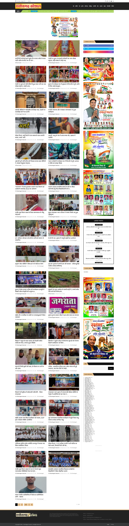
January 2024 (88, 406)
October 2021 (88, 432)
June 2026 (87, 379)
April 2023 (87, 415)
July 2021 (87, 435)
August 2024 (87, 400)
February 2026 (88, 383)
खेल (97, 6)
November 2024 (88, 397)
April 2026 (87, 381)
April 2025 (87, 393)
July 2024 (87, 400)
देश (79, 6)
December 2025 (88, 385)
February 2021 (88, 440)
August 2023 (87, 411)
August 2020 (87, 441)
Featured (86, 271)
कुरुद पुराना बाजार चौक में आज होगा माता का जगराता (63, 315)
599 (26, 504)
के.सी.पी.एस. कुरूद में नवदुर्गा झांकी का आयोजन (62, 238)
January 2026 (88, 384)
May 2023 (87, 414)
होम (73, 6)
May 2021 (87, 437)
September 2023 (88, 410)
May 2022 (87, 426)
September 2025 (88, 388)
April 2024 (87, 403)
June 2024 (87, 401)
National (40, 345)
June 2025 (87, 391)
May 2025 (87, 392)
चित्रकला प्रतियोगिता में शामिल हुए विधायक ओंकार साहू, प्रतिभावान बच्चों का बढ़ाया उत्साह (103, 11)
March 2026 (87, 382)
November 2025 (88, 386)
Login (108, 524)
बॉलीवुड (90, 6)
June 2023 (87, 413)
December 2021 (88, 431)
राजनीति (94, 6)
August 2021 (87, 434)
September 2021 (88, 433)
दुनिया (82, 6)
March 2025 (87, 394)
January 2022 (88, 430)
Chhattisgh (98, 248)
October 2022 (88, 421)
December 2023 (88, 407)
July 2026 (87, 378)
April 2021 (87, 438)
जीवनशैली (108, 6)
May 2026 (87, 380)
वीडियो (112, 6)
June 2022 (87, 425)
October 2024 (88, 398)
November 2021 (88, 432)
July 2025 (87, 390)
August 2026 (87, 377)
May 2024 (87, 402)
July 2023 (87, 412)
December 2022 (88, 419)
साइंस (105, 6)
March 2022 (87, 428)
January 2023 (88, 418)
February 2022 (88, 429)
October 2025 (88, 387)
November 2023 (88, 408)
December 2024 (88, 396)
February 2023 (88, 417)
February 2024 (88, 405)
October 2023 (88, 409)
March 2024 (87, 404)
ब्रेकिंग (76, 6)
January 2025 (88, 395)
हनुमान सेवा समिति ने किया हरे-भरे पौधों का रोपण (29, 264)
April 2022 (87, 427)
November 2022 (88, 420)
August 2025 (87, 389)
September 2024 (88, 399)
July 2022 (87, 424)
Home (29, 1)
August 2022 (87, 423)
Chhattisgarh (83, 11)
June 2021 (87, 436)
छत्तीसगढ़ (86, 6)
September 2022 (88, 422)
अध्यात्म (101, 6)
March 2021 (87, 439)
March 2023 (87, 416)
